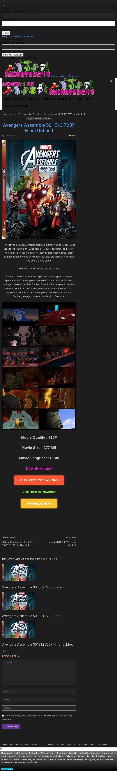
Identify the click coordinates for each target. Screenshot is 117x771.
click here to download (39, 480)
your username (9, 19)
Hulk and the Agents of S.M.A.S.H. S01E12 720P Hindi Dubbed (19, 544)
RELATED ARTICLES (15, 559)
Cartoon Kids (10, 135)
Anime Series (85, 99)
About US (71, 744)
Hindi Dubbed (66, 99)
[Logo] (25, 94)
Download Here (39, 503)
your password (9, 29)
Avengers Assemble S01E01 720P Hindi (32, 616)
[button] (111, 81)
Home (7, 99)
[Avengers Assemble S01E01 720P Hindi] (39, 601)
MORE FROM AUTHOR (42, 559)
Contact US (103, 744)
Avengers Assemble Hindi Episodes (25, 114)
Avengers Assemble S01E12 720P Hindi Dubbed (38, 644)
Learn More (7, 769)
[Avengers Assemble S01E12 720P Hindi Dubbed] (39, 629)
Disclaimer (82, 744)
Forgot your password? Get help (18, 36)
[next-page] (5, 651)
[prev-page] (3, 651)
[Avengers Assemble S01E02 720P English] (39, 572)
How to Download (16, 106)
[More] (80, 523)
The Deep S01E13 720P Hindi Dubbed (61, 544)
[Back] (3, 4)
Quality (35, 99)
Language (49, 99)
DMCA (92, 744)
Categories (20, 99)
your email (7, 51)
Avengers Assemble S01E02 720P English (33, 587)
